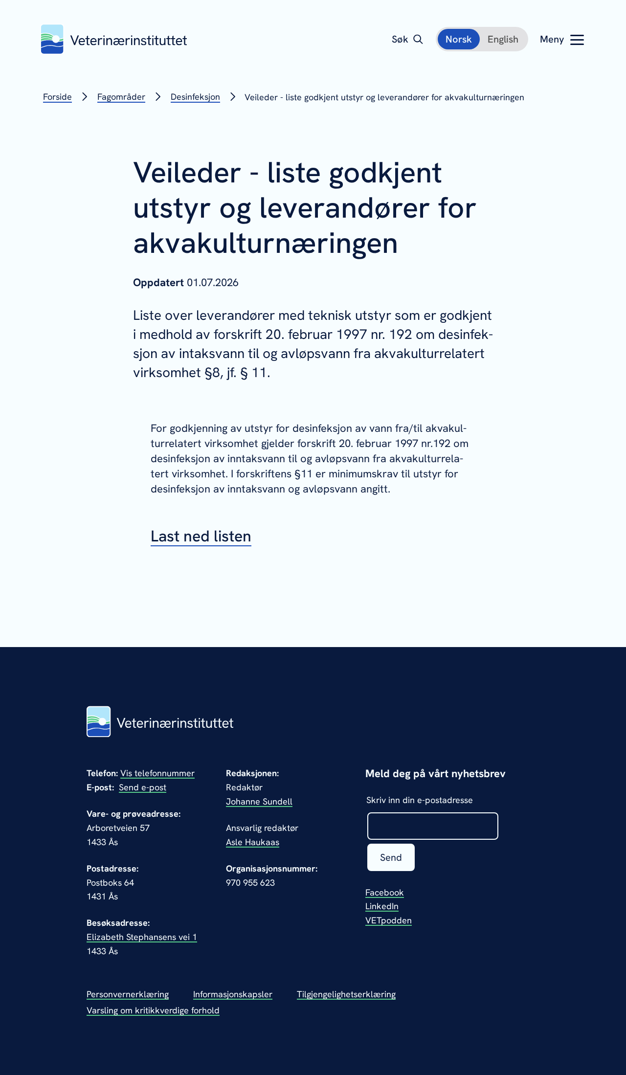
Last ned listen (201, 536)
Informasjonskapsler (232, 994)
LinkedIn (382, 906)
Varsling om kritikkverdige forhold (153, 1010)
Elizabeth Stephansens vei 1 (142, 936)
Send (391, 857)
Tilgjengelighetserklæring (346, 994)
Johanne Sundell (259, 801)
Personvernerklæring (128, 994)
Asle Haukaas (252, 842)
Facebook (384, 892)
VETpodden (388, 920)
